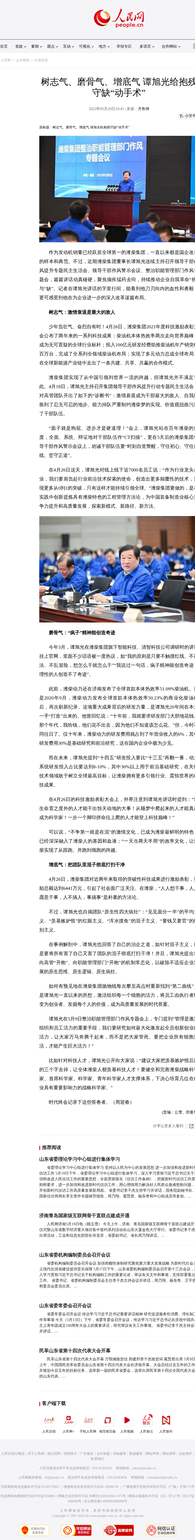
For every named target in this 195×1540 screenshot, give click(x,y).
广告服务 (86, 1453)
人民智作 (166, 1431)
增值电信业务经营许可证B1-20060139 (90, 1487)
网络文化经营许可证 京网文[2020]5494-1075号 (92, 1496)
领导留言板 (107, 1431)
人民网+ (68, 1431)
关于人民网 (36, 1453)
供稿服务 (119, 1453)
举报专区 (124, 46)
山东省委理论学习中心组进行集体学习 (79, 1159)
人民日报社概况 (12, 1453)
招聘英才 (70, 1453)
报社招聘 (54, 1453)
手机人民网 (88, 1431)
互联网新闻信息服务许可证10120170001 (30, 1487)
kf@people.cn (54, 1477)
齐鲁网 (143, 109)
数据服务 (136, 1453)
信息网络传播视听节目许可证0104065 (27, 1496)
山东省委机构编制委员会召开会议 (75, 1254)
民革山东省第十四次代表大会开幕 (75, 1350)
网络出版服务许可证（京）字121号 (154, 1496)
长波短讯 (41, 60)
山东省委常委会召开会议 (65, 1305)
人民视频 (127, 1431)
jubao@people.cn (144, 1468)
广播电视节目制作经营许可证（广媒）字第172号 (159, 1487)
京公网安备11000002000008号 (105, 1501)
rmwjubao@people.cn (162, 1477)
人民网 (6, 60)
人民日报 (49, 1431)
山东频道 (22, 60)
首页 (4, 46)
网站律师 (169, 1453)
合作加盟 (103, 1453)
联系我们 (97, 1459)
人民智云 (146, 1431)
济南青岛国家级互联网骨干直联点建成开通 (84, 1215)
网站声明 (152, 1453)
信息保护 (185, 1453)
